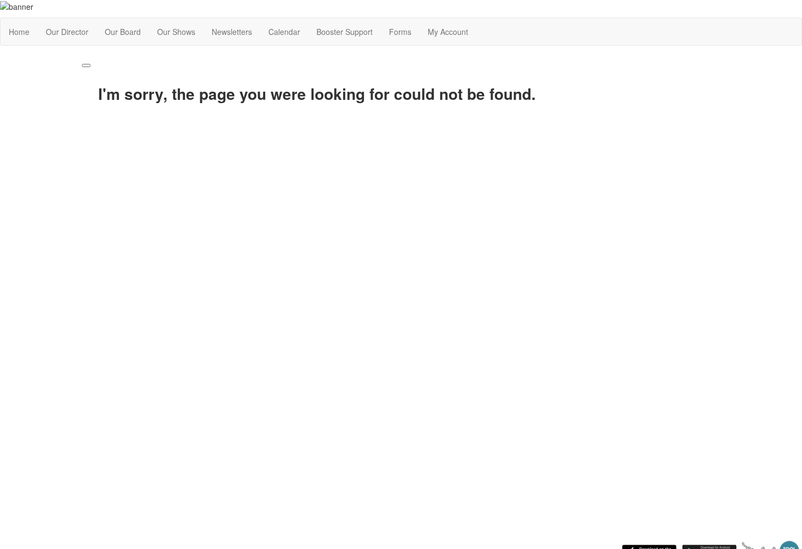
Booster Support (344, 31)
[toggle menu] (86, 65)
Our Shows (176, 31)
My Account (448, 31)
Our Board (123, 31)
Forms (400, 31)
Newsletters (232, 31)
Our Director (67, 31)
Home (19, 31)
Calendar (284, 31)
